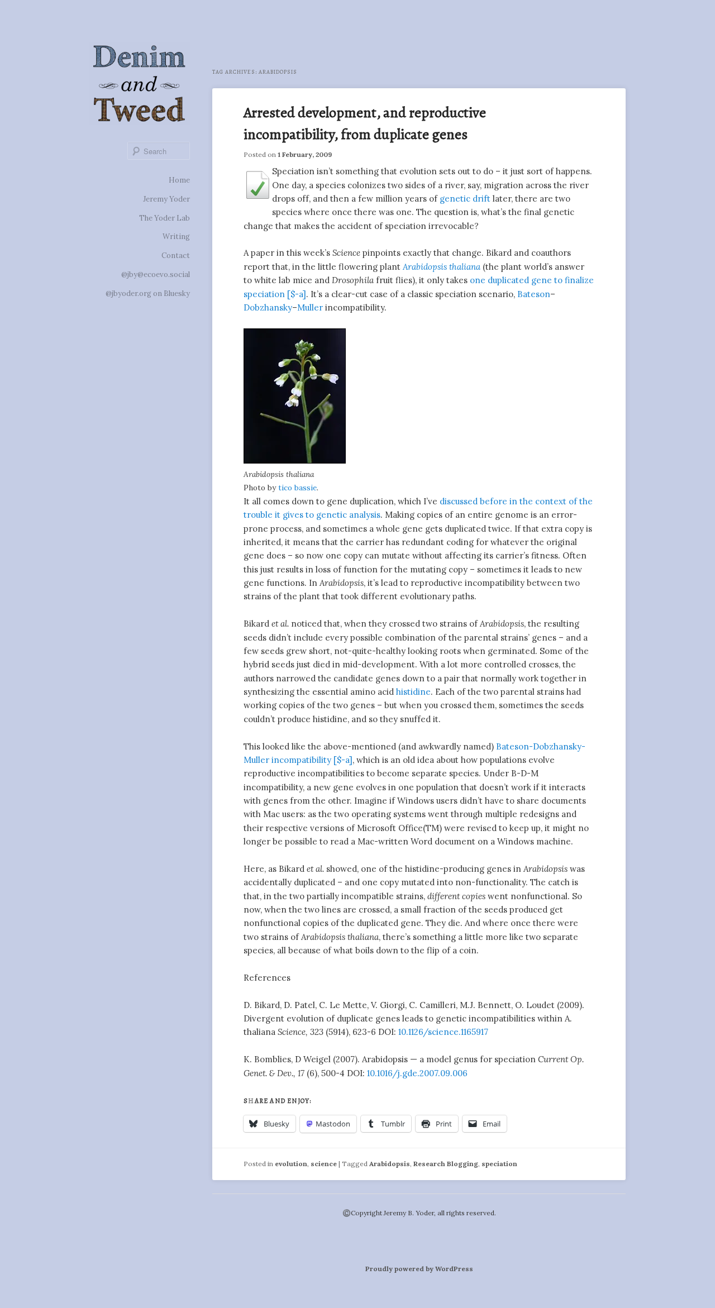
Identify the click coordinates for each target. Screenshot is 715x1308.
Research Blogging (445, 1163)
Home (179, 180)
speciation (499, 1163)
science (324, 1163)
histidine (413, 691)
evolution (291, 1163)
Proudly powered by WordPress (419, 1268)
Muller (310, 307)
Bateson (533, 294)
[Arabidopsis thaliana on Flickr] (295, 460)
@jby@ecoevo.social (155, 274)
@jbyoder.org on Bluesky (148, 293)
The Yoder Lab (164, 218)
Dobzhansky (268, 307)
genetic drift (465, 198)
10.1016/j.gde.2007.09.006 (417, 1073)
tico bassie (297, 488)
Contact (175, 255)
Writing (176, 236)
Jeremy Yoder (166, 199)
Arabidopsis (389, 1163)
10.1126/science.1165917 (443, 1032)
